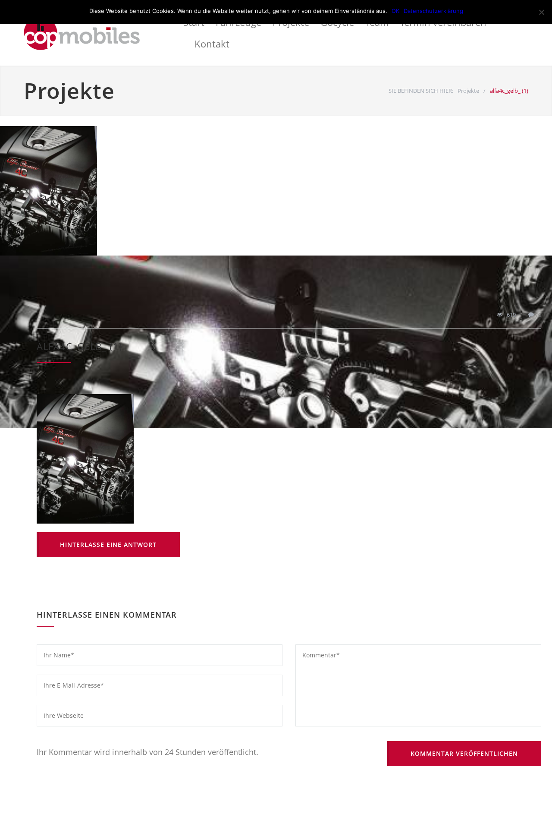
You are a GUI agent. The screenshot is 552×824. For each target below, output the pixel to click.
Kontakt (211, 43)
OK (395, 10)
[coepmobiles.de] (103, 33)
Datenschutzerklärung (433, 10)
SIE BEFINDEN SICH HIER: (421, 91)
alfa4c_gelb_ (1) (79, 346)
